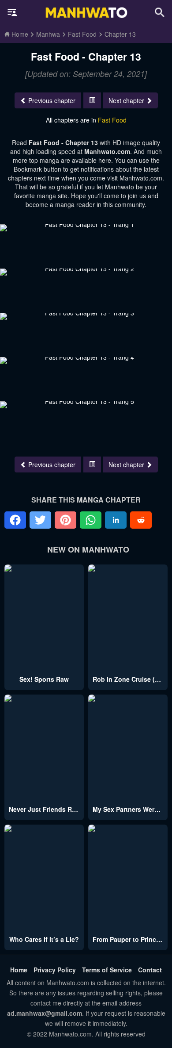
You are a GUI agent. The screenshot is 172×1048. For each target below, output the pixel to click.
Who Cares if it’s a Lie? (44, 939)
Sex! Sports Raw (44, 679)
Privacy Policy (55, 969)
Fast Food (112, 119)
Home (18, 969)
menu (12, 12)
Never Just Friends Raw (44, 809)
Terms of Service (107, 969)
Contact (150, 969)
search (159, 12)
